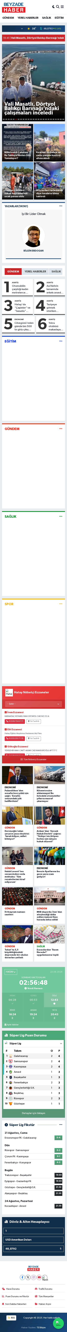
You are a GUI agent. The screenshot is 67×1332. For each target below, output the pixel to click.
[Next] (44, 1277)
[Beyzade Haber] (13, 7)
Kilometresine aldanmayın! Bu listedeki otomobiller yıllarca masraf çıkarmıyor (48, 796)
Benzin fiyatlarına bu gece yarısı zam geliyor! (48, 874)
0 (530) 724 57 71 (16, 721)
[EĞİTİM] (60, 341)
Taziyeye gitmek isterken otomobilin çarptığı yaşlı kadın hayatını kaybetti (55, 308)
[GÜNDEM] (60, 429)
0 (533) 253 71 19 (16, 738)
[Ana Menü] (62, 7)
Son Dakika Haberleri (15, 1304)
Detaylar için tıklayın (33, 1113)
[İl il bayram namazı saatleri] (17, 896)
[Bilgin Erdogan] (33, 235)
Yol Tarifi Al (34, 721)
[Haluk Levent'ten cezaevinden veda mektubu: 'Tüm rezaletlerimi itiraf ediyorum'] (17, 856)
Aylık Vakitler (13, 1025)
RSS (13, 1318)
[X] (28, 1277)
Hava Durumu (13, 1289)
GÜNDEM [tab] (13, 271)
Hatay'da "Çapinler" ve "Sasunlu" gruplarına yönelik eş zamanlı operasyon (22, 308)
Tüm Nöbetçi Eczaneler (35, 759)
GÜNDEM (8, 18)
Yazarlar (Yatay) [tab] (16, 206)
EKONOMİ (19, 319)
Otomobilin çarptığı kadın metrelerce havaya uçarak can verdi (20, 289)
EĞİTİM (59, 18)
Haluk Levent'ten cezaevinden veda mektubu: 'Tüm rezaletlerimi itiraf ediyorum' (15, 876)
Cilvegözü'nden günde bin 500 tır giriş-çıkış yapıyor (24, 326)
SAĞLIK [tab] (56, 271)
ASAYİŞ (15, 282)
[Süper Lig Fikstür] (60, 1125)
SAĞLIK (46, 18)
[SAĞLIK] (60, 516)
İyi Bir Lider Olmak (33, 214)
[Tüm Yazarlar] (60, 206)
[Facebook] (22, 1277)
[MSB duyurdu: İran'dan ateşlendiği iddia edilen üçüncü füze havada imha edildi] (49, 896)
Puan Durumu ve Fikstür (17, 1296)
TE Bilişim (41, 1327)
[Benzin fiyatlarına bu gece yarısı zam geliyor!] (49, 856)
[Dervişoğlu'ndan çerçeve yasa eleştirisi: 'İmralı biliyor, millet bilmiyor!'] (17, 816)
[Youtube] (39, 1277)
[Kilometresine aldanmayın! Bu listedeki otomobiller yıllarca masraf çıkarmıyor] (49, 775)
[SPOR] (60, 604)
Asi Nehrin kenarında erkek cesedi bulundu (54, 289)
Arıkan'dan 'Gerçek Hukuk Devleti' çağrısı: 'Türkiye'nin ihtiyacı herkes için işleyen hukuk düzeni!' (49, 836)
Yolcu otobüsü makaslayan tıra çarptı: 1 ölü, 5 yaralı (55, 326)
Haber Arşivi (45, 1304)
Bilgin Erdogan (33, 251)
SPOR (9, 604)
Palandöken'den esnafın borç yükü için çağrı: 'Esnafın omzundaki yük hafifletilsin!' (17, 796)
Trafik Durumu (45, 1289)
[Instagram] (33, 1277)
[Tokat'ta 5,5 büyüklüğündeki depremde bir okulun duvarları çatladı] (17, 934)
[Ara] (57, 7)
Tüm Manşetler (46, 1296)
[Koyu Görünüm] (53, 7)
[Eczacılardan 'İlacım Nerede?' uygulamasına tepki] (49, 934)
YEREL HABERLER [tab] (35, 271)
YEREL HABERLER (28, 18)
